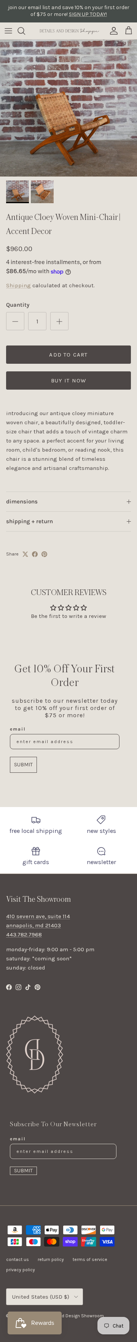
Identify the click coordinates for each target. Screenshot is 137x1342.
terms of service (90, 1259)
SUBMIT (23, 764)
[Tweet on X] (25, 554)
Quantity (17, 304)
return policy (51, 1259)
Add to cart (68, 354)
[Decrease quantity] (15, 321)
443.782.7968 (24, 934)
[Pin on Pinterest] (44, 554)
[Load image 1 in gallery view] (68, 108)
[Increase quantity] (59, 321)
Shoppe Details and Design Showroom (63, 1315)
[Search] (25, 30)
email (18, 729)
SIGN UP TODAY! (88, 14)
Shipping (18, 285)
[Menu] (8, 30)
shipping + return (29, 521)
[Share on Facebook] (35, 554)
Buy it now (68, 380)
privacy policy (20, 1269)
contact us (17, 1259)
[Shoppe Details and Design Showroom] (68, 31)
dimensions (22, 501)
